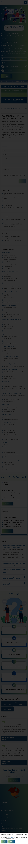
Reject (11, 841)
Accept (4, 841)
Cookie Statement (11, 837)
